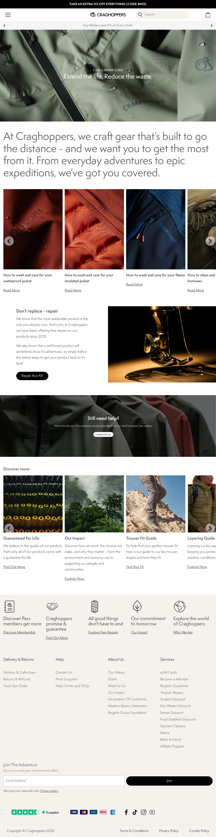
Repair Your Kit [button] (32, 376)
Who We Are (183, 633)
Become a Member (174, 679)
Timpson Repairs (171, 693)
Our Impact (139, 633)
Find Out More (14, 567)
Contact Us (64, 672)
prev (4, 25)
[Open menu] (8, 14)
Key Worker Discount (175, 706)
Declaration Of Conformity (127, 699)
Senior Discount (171, 713)
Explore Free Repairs (103, 633)
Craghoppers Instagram (143, 812)
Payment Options (172, 726)
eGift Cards (168, 672)
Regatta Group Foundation (127, 713)
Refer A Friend (170, 740)
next (211, 25)
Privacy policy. (49, 791)
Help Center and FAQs (72, 686)
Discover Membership (19, 633)
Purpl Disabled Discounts (178, 720)
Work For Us (117, 686)
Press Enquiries (66, 679)
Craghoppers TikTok (135, 812)
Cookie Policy (199, 831)
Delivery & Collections (19, 672)
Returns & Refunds (16, 679)
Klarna (164, 733)
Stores (112, 679)
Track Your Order (15, 686)
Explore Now (74, 578)
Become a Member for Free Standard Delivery (114, 25)
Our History (116, 672)
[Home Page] (108, 14)
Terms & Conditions (134, 831)
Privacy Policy (169, 831)
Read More (11, 290)
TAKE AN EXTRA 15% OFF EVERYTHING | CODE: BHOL (108, 4)
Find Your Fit (135, 567)
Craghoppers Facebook (126, 812)
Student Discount (173, 699)
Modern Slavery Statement (127, 706)
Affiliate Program (172, 747)
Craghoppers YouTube (152, 812)
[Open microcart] (208, 14)
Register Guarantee (174, 686)
